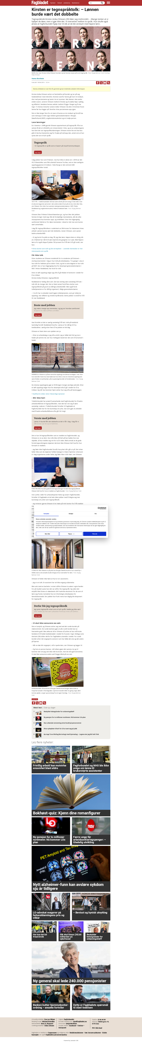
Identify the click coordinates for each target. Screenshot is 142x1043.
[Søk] (102, 2)
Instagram (62, 1028)
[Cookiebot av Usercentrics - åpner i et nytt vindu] (99, 508)
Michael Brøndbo (48, 1021)
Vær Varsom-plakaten (93, 1033)
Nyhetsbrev (75, 3)
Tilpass (70, 533)
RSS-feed (98, 1028)
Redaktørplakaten (76, 1033)
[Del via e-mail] (104, 82)
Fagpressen (52, 1033)
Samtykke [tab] (46, 513)
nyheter (34, 699)
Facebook (72, 1025)
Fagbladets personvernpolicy (56, 1035)
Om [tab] (96, 513)
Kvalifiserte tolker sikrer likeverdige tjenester (49, 394)
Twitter (80, 1025)
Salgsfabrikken (71, 1023)
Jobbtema (67, 3)
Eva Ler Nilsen (49, 1019)
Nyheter (53, 3)
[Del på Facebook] (97, 82)
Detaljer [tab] (71, 513)
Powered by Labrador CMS (71, 1040)
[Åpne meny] (108, 3)
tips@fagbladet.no (80, 1021)
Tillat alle (94, 533)
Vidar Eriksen (49, 1025)
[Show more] (38, 152)
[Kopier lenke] (108, 82)
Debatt (59, 3)
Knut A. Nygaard (47, 1023)
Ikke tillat (47, 533)
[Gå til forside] (40, 3)
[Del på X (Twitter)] (101, 82)
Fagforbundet (69, 1019)
